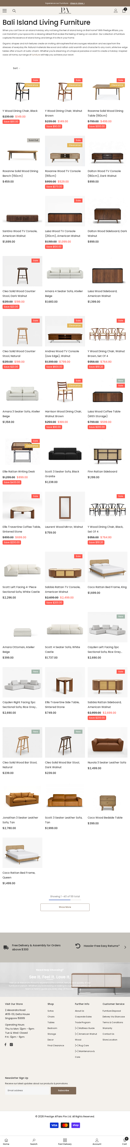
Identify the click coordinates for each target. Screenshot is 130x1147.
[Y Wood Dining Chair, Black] (22, 91)
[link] (97, 946)
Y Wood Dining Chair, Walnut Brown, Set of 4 (106, 353)
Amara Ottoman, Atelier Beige (19, 649)
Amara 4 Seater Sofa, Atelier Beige (64, 293)
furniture (36, 54)
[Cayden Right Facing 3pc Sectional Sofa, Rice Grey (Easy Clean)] (22, 682)
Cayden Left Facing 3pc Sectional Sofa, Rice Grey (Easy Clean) (104, 649)
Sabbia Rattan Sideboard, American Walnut (104, 704)
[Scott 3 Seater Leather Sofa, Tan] (65, 797)
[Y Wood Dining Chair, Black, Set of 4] (107, 507)
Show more (65, 907)
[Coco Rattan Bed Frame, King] (107, 567)
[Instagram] (11, 1044)
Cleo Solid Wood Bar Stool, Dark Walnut (62, 765)
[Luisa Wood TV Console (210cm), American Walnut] (65, 211)
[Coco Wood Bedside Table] (107, 797)
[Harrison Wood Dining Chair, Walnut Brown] (65, 391)
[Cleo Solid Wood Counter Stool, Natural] (22, 331)
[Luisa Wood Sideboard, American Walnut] (107, 271)
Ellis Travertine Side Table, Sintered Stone (62, 704)
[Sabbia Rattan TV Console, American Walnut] (65, 567)
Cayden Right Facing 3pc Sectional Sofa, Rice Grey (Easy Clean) (19, 704)
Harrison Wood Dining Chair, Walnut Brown (63, 414)
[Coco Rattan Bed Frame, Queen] (22, 853)
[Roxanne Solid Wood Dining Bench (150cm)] (22, 151)
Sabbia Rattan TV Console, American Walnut (62, 589)
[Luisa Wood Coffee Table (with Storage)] (107, 391)
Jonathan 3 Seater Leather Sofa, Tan (20, 820)
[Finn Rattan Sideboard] (107, 451)
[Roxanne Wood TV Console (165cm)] (65, 151)
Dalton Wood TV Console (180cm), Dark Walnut (104, 173)
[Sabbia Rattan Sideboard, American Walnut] (107, 682)
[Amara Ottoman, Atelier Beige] (22, 627)
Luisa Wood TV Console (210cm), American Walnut (62, 233)
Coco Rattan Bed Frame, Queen (19, 875)
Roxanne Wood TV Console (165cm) (63, 173)
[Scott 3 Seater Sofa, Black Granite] (65, 451)
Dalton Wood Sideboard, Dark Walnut (107, 233)
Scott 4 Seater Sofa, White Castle (62, 649)
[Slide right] (125, 947)
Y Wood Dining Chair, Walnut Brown (63, 113)
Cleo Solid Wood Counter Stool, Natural (19, 353)
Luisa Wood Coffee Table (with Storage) (104, 414)
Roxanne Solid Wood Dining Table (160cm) (105, 113)
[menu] (5, 11)
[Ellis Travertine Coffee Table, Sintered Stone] (22, 507)
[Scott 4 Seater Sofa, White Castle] (65, 627)
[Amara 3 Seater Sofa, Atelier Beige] (22, 391)
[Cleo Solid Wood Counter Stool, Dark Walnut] (22, 271)
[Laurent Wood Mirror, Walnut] (65, 507)
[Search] (14, 11)
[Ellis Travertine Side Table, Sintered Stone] (65, 682)
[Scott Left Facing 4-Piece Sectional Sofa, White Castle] (22, 567)
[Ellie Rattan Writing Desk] (22, 451)
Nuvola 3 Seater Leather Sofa (107, 762)
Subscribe (63, 1090)
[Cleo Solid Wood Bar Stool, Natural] (22, 742)
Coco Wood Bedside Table (105, 818)
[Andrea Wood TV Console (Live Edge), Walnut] (65, 331)
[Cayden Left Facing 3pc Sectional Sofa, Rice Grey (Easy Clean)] (107, 627)
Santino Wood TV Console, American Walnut (20, 233)
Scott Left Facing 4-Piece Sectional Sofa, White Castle (21, 589)
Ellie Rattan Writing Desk (19, 471)
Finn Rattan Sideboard (102, 471)
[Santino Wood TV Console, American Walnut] (22, 211)
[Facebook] (5, 1044)
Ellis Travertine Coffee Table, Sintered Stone (22, 529)
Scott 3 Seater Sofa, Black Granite (62, 474)
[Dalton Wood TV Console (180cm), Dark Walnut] (107, 151)
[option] (65, 3)
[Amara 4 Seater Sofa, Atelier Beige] (65, 271)
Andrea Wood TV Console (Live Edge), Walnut (62, 353)
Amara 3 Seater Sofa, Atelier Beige (21, 414)
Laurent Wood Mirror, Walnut (64, 527)
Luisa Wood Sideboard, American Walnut (102, 293)
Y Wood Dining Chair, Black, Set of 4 (105, 529)
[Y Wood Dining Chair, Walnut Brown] (65, 91)
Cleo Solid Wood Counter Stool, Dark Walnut (19, 293)
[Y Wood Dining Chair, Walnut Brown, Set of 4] (107, 331)
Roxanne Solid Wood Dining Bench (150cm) (20, 173)
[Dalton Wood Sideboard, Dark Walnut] (107, 211)
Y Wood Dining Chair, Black (20, 111)
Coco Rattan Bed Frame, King (107, 587)
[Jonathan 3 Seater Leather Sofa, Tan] (22, 797)
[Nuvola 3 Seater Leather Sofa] (107, 742)
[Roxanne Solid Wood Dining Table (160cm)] (107, 91)
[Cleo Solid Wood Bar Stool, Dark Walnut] (65, 742)
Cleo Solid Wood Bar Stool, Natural (20, 765)
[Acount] (116, 11)
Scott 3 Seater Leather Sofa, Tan (63, 820)
